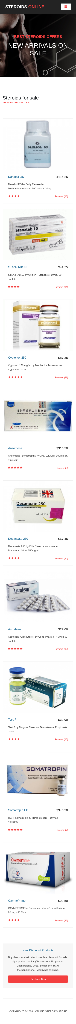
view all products (15, 102)
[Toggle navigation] (66, 7)
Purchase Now (38, 979)
